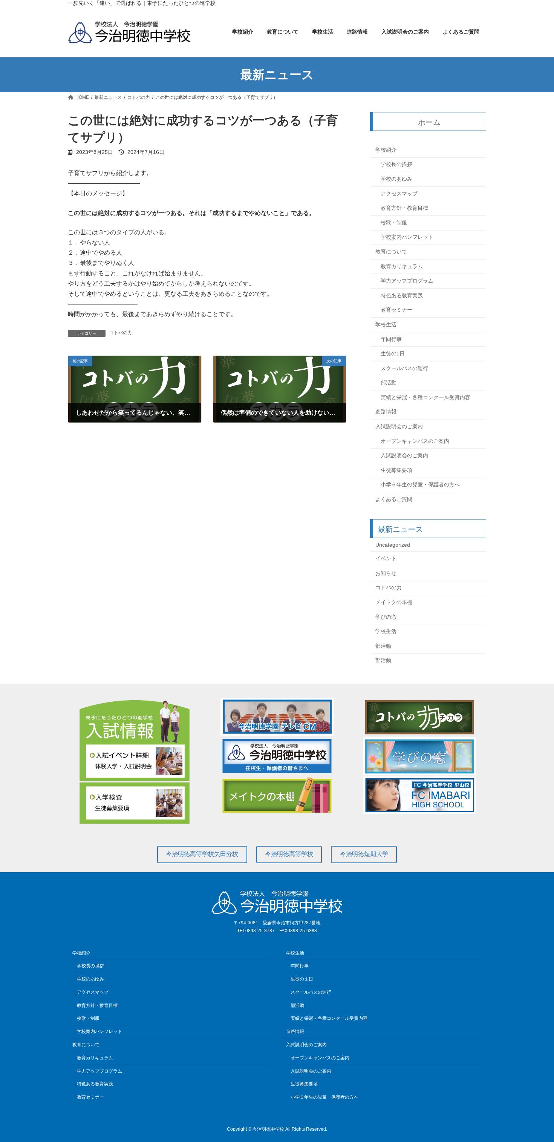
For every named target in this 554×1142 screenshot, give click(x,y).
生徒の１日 (302, 979)
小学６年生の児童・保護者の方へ (420, 485)
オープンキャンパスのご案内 (415, 441)
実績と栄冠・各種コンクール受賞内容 (425, 397)
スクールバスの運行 (404, 368)
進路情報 (385, 412)
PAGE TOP (534, 1100)
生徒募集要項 (396, 470)
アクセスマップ (399, 194)
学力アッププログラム (407, 281)
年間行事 (391, 339)
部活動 (388, 383)
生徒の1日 (393, 353)
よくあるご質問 (393, 499)
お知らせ (385, 573)
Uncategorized (392, 545)
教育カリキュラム (402, 266)
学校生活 (385, 324)
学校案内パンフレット (407, 237)
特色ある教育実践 (402, 295)
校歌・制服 (394, 223)
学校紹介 (385, 150)
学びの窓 (385, 617)
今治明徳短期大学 (364, 854)
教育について (391, 252)
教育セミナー (396, 310)
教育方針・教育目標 (404, 208)
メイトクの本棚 (393, 602)
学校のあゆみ (396, 179)
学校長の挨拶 (396, 164)
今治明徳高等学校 (289, 854)
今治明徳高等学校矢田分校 (202, 854)
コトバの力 (120, 332)
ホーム (429, 122)
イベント (385, 559)
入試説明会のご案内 (399, 426)
